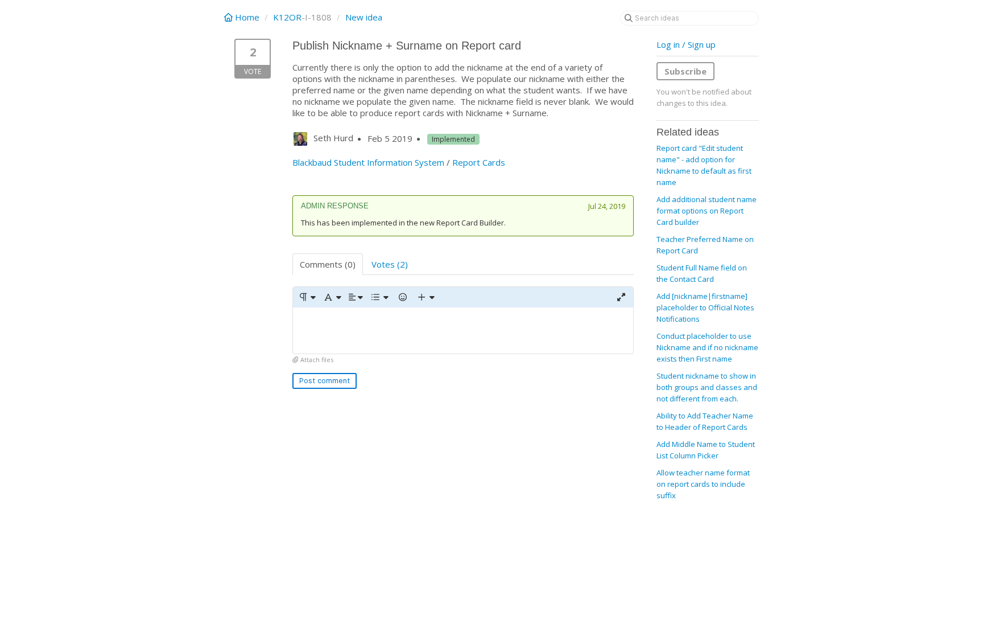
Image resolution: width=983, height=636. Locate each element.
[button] (307, 297)
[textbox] (463, 330)
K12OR (287, 17)
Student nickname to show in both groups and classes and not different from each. (706, 387)
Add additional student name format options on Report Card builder (706, 210)
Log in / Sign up (686, 44)
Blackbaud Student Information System (368, 162)
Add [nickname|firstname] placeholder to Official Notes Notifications (705, 307)
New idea (363, 17)
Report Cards (478, 162)
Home (247, 17)
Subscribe (685, 71)
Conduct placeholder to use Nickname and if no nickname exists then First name (707, 347)
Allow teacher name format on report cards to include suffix (703, 483)
